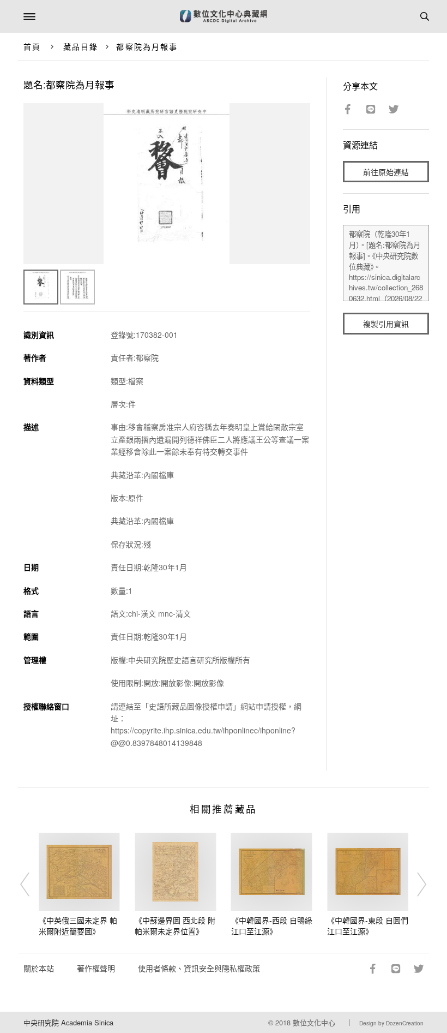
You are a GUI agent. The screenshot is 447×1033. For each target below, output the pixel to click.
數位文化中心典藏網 (223, 16)
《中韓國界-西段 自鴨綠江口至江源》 (271, 925)
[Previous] (32, 884)
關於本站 (38, 968)
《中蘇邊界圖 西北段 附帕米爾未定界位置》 (175, 925)
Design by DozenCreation (391, 1023)
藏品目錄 (80, 46)
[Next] (414, 884)
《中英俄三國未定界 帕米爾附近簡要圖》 (78, 925)
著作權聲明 (96, 968)
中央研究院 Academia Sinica (68, 1022)
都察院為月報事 (147, 46)
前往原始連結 (386, 171)
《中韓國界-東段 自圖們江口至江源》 (367, 925)
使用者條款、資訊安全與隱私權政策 (199, 968)
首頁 (32, 46)
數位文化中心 (314, 1022)
